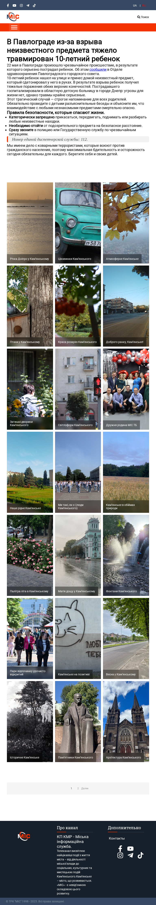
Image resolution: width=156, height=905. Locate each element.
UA (135, 5)
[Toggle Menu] (14, 27)
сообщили (97, 69)
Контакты (117, 838)
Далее (85, 788)
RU (144, 5)
